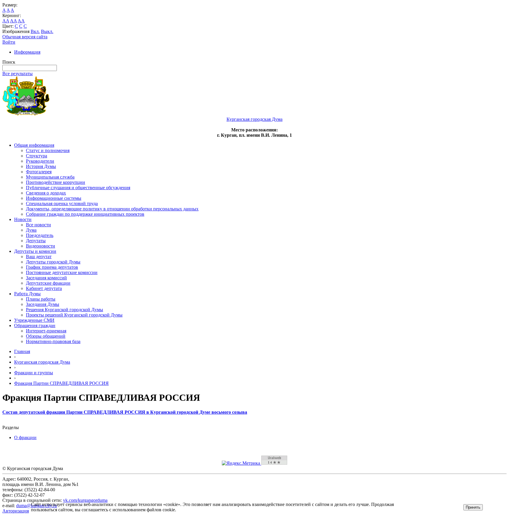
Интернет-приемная (46, 330)
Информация (27, 52)
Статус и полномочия (48, 150)
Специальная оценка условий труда (62, 203)
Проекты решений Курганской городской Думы (74, 314)
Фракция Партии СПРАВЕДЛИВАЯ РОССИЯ (61, 383)
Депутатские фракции (48, 283)
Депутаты (36, 240)
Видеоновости (40, 245)
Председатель (39, 235)
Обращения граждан (34, 325)
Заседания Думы (42, 304)
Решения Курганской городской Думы (64, 309)
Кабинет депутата (44, 288)
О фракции (25, 437)
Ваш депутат (39, 256)
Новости (23, 219)
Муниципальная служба (50, 176)
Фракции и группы (33, 372)
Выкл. (47, 31)
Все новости (38, 224)
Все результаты (17, 73)
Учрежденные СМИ (34, 320)
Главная (22, 351)
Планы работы (40, 298)
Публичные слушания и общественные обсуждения (78, 187)
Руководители (40, 161)
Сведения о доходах (46, 192)
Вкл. (35, 31)
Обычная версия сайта (24, 36)
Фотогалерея (39, 171)
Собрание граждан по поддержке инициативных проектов (85, 214)
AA (5, 20)
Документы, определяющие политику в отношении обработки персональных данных (112, 208)
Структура (36, 155)
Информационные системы (53, 198)
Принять (473, 507)
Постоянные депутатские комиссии (61, 272)
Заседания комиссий (46, 277)
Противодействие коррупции (55, 182)
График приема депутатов (52, 267)
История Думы (41, 166)
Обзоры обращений (45, 336)
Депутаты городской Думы (53, 261)
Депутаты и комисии (35, 251)
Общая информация (34, 145)
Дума (31, 230)
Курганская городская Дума (42, 362)
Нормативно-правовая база (53, 341)
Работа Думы (27, 293)
